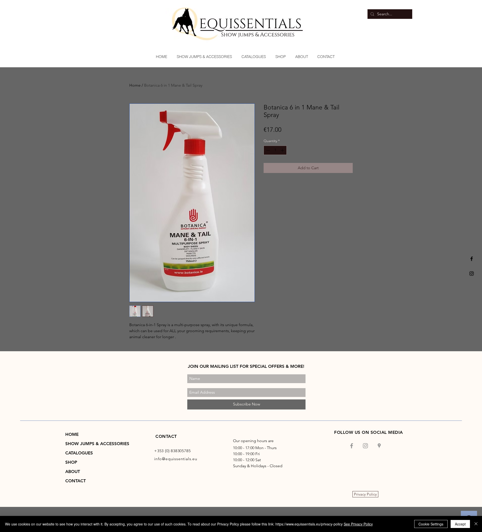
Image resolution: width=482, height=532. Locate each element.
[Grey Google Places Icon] (379, 445)
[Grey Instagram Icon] (365, 445)
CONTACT (75, 480)
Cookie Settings (430, 523)
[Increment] (283, 150)
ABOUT (72, 471)
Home (135, 85)
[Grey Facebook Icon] (351, 445)
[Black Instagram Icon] (471, 273)
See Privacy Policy (358, 523)
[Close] (476, 524)
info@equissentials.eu (175, 458)
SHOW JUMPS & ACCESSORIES (97, 443)
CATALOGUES (79, 452)
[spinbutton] (275, 150)
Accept (460, 523)
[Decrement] (267, 150)
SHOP (71, 462)
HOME (72, 434)
